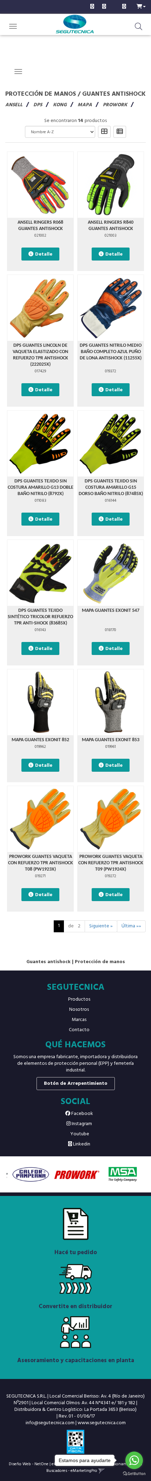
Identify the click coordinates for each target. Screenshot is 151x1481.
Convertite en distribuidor (75, 1306)
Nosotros (79, 1010)
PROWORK (115, 105)
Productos (79, 999)
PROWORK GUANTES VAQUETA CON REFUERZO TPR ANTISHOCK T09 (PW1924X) (110, 863)
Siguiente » (101, 926)
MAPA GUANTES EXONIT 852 (40, 740)
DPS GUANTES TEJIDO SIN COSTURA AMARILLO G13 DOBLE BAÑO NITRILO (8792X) (40, 487)
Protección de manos (40, 94)
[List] (119, 132)
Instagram (81, 1124)
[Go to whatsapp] (134, 1460)
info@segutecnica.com (50, 1423)
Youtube (79, 1134)
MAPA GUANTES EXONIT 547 (110, 610)
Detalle (43, 254)
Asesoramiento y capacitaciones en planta (75, 1360)
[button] (141, 6)
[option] (30, 1174)
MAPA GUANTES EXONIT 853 (110, 740)
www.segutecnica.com (102, 1423)
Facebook (81, 1114)
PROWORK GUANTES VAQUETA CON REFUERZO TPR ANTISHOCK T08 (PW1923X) (40, 863)
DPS (37, 105)
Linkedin (81, 1144)
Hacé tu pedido (75, 1252)
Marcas (79, 1020)
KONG (60, 105)
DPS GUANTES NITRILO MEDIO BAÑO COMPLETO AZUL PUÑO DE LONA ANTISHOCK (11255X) (111, 352)
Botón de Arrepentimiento (75, 1084)
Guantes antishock (114, 94)
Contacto (79, 1030)
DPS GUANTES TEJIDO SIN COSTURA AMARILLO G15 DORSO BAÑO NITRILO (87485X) (111, 487)
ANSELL (13, 105)
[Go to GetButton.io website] (134, 1474)
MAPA (85, 105)
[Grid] (104, 132)
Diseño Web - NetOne (28, 1464)
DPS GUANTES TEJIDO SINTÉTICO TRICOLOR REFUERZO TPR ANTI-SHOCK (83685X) (40, 617)
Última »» (131, 926)
